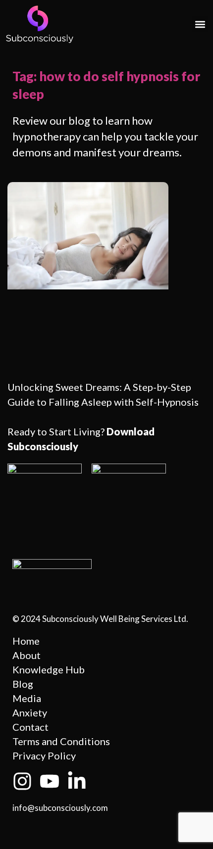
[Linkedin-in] (77, 781)
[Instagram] (22, 781)
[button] (200, 24)
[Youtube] (49, 781)
